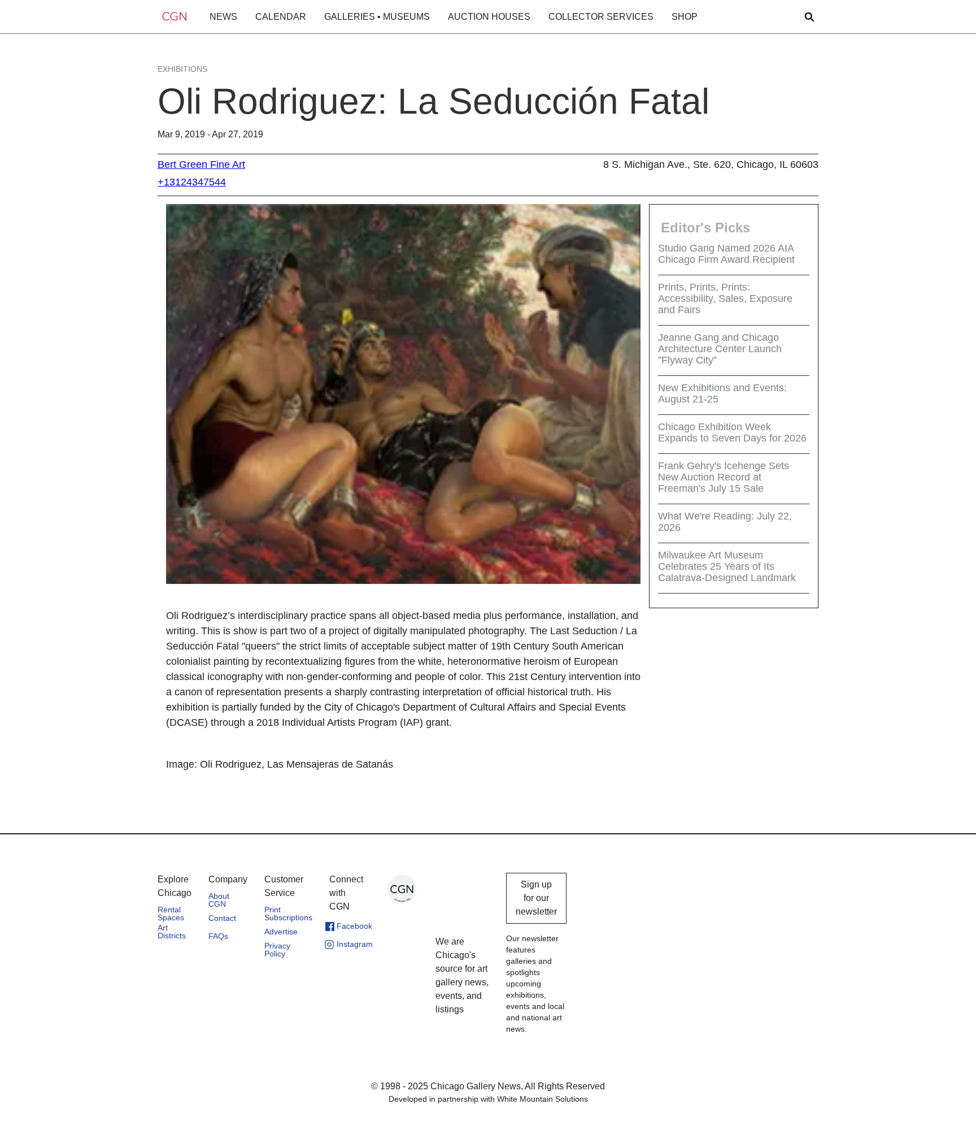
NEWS (223, 16)
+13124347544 (192, 182)
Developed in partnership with (488, 1098)
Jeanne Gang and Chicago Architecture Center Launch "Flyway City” (720, 349)
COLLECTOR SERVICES (600, 16)
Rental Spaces (171, 913)
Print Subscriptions (288, 913)
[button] (223, 17)
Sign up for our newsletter (536, 898)
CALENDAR (280, 16)
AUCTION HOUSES (489, 16)
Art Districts (172, 931)
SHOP (685, 16)
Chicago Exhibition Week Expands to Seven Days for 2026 (732, 432)
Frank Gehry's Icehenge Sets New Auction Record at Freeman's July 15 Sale (723, 477)
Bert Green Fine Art (201, 164)
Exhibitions (182, 68)
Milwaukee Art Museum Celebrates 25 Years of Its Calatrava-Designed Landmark (727, 566)
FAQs (218, 936)
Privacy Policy (277, 950)
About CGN (218, 900)
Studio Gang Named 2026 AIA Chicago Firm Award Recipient (726, 254)
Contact (222, 918)
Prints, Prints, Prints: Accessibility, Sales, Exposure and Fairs (725, 298)
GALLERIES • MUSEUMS (377, 16)
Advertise (281, 932)
